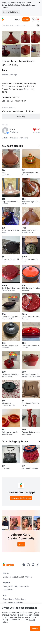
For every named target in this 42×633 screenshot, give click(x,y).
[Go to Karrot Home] (8, 565)
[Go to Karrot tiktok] (37, 564)
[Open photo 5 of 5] (35, 50)
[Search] (38, 25)
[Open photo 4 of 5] (25, 50)
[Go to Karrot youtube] (33, 564)
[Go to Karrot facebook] (23, 564)
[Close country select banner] (39, 2)
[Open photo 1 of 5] (11, 44)
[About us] (33, 19)
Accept (35, 628)
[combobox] (19, 25)
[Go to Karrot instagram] (28, 564)
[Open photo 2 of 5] (25, 37)
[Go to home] (3, 19)
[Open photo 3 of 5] (35, 37)
